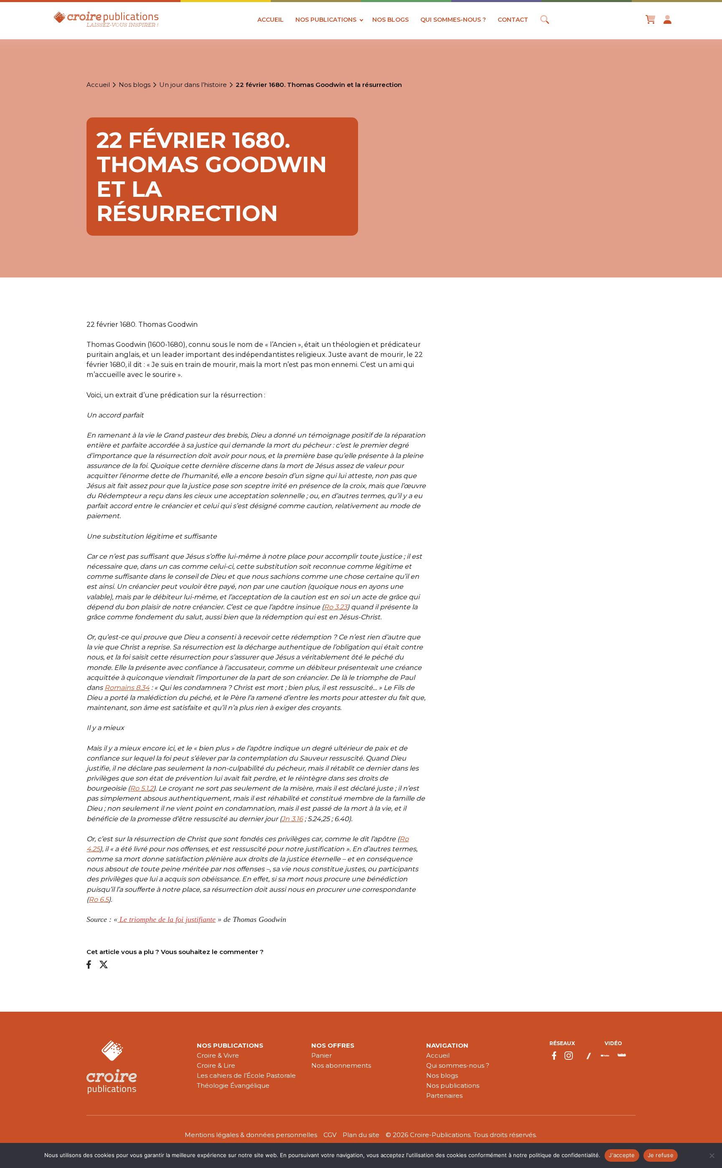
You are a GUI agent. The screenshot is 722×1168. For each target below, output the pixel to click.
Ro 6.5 (99, 899)
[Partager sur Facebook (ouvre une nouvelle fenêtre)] (88, 965)
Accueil (270, 19)
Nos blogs (390, 19)
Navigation (447, 1045)
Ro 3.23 (335, 607)
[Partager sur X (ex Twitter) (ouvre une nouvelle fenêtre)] (103, 965)
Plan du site (361, 1135)
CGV (329, 1135)
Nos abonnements (341, 1065)
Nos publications (325, 19)
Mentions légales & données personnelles (251, 1135)
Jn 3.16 (292, 818)
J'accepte (622, 1155)
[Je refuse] (711, 1155)
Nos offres (332, 1045)
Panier (321, 1055)
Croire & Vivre (218, 1055)
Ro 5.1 (139, 788)
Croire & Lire (216, 1065)
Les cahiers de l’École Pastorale (246, 1075)
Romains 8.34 (127, 687)
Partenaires (444, 1095)
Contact (513, 19)
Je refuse (661, 1155)
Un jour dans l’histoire (193, 85)
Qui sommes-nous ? (453, 19)
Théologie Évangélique (233, 1085)
